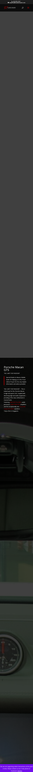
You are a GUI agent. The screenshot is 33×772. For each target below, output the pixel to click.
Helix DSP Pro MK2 (15, 402)
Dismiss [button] (19, 771)
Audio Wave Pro (15, 404)
